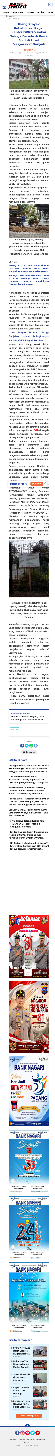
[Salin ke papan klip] (36, 746)
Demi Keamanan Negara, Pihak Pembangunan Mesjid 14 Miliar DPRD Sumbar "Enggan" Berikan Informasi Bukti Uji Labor (28, 718)
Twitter (33, 1436)
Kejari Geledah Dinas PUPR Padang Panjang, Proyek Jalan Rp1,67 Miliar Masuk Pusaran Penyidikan (21, 1390)
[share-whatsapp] (31, 746)
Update (37, 484)
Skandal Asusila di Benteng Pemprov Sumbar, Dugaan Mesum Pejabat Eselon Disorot (21, 1377)
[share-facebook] (22, 746)
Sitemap (27, 1442)
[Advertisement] (27, 885)
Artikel (40, 12)
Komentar (30, 752)
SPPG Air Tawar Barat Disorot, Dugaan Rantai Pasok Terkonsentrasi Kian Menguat (21, 1351)
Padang (14, 729)
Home (6, 12)
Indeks (30, 12)
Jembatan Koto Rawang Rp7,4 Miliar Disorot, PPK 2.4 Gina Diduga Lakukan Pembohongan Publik (21, 1404)
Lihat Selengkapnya (28, 1416)
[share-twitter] (27, 746)
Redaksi (13, 1439)
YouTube (39, 1436)
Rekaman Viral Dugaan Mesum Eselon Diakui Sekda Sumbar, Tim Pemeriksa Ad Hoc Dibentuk (21, 1364)
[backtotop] (27, 1426)
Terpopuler (18, 12)
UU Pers (21, 1439)
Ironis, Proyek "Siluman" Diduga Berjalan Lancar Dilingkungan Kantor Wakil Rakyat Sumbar (29, 336)
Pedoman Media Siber (36, 1439)
